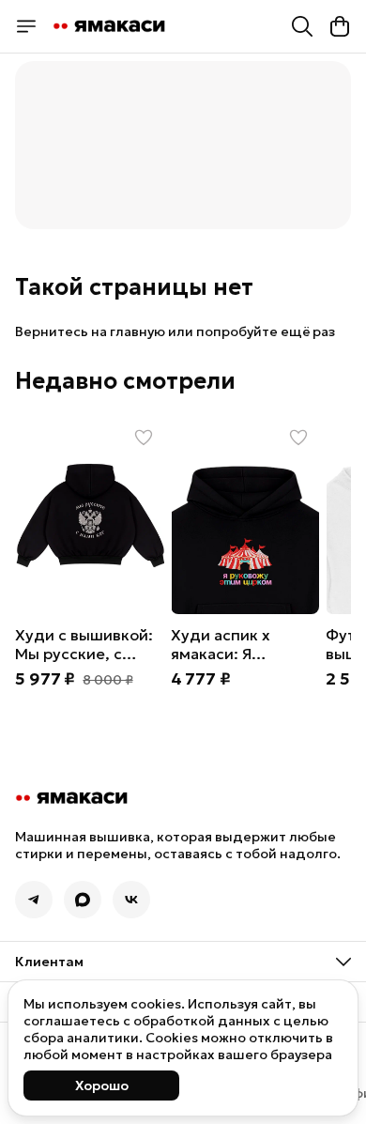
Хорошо (102, 1085)
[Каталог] (26, 26)
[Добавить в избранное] (143, 437)
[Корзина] (339, 26)
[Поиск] (302, 26)
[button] (89, 515)
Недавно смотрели (125, 381)
